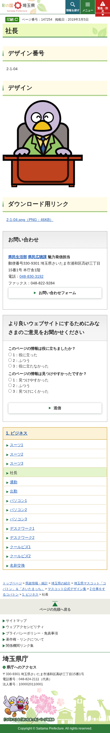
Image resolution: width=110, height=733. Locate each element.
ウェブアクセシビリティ (25, 627)
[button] (72, 7)
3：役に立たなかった (31, 366)
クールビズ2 (20, 556)
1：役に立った (25, 355)
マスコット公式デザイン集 (67, 589)
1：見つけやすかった (31, 380)
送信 (57, 408)
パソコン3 (18, 519)
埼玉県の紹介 (60, 583)
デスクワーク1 (22, 528)
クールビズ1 (20, 547)
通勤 (13, 482)
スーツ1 (16, 445)
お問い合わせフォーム (57, 293)
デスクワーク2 (22, 537)
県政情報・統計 (36, 583)
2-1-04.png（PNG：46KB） (29, 219)
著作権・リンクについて (25, 639)
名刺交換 (17, 565)
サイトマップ (16, 621)
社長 (13, 473)
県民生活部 (17, 257)
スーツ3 (16, 463)
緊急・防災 (102, 10)
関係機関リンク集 (20, 646)
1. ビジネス (17, 433)
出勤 (13, 491)
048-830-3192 (31, 276)
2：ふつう (21, 360)
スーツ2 (16, 454)
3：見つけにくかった (31, 391)
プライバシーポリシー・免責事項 (32, 633)
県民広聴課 (37, 257)
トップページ (12, 583)
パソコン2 (18, 510)
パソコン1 (18, 500)
